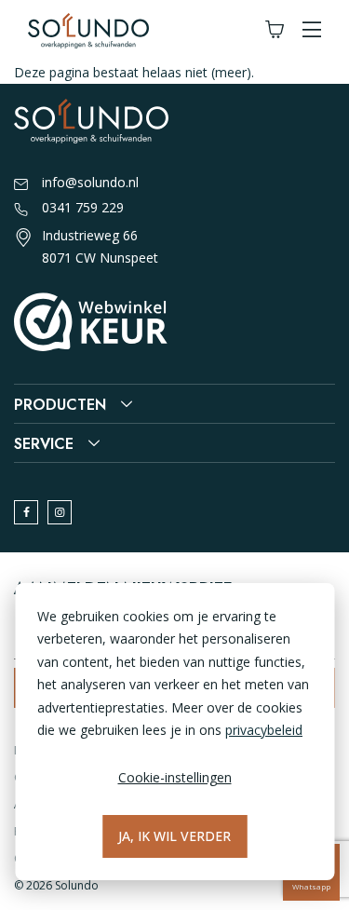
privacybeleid (263, 730)
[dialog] (174, 731)
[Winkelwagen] (274, 30)
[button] (311, 30)
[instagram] (59, 512)
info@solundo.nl (90, 182)
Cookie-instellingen (175, 777)
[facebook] (26, 512)
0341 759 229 (83, 207)
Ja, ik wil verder (174, 836)
